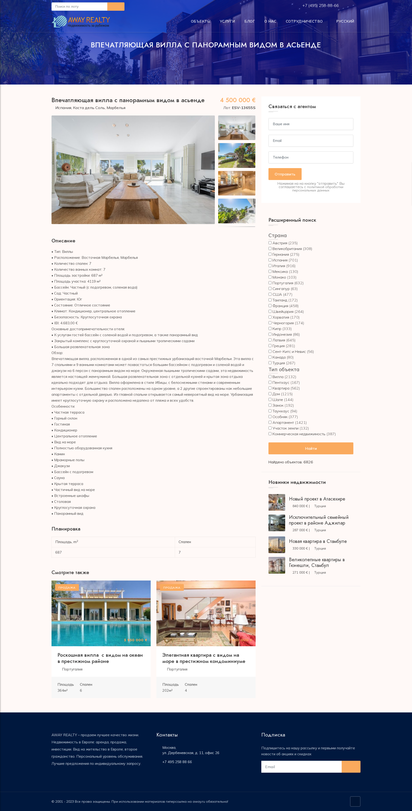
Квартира (281, 388)
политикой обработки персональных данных (317, 188)
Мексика (280, 271)
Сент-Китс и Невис (289, 351)
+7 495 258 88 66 (177, 762)
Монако (279, 277)
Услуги (227, 21)
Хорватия (281, 317)
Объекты (201, 21)
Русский (344, 21)
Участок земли (286, 428)
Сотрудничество (304, 21)
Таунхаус (281, 411)
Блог (249, 21)
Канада (279, 357)
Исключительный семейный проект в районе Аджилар (319, 520)
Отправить (285, 174)
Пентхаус (281, 382)
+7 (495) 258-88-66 (321, 5)
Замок (278, 405)
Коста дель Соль (89, 107)
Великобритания (287, 248)
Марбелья (116, 107)
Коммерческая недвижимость (299, 433)
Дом (276, 393)
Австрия (280, 242)
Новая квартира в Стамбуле (318, 541)
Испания (63, 107)
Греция (279, 345)
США (277, 294)
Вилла (278, 376)
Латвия (279, 340)
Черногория (283, 322)
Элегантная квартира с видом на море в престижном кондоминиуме (203, 658)
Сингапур (281, 288)
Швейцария (283, 311)
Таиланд (280, 300)
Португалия (72, 669)
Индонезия (282, 334)
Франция (280, 305)
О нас (270, 21)
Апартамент (283, 422)
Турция (279, 362)
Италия (279, 265)
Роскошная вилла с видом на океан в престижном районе (100, 658)
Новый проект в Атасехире (317, 499)
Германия (281, 254)
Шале (278, 399)
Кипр (277, 328)
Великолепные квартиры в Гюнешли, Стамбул (317, 562)
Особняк (280, 416)
